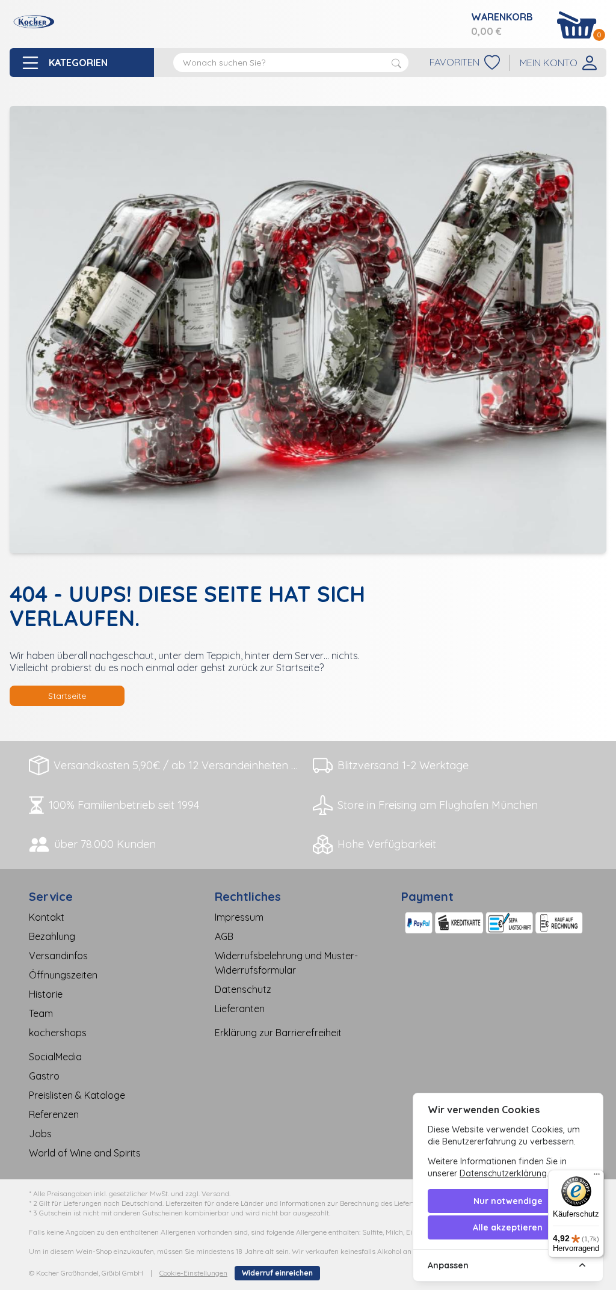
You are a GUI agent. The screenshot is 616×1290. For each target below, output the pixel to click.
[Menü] (597, 1177)
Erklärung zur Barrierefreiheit (278, 1033)
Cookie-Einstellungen (193, 1272)
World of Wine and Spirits (85, 1153)
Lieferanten (240, 1009)
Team (41, 1013)
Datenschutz (243, 989)
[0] (577, 24)
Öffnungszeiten (63, 975)
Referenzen (54, 1114)
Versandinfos (58, 956)
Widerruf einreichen (277, 1272)
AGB (224, 936)
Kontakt (46, 917)
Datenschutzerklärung (503, 1173)
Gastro (44, 1076)
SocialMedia (55, 1057)
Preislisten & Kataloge (77, 1095)
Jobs (40, 1134)
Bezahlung (52, 936)
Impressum (239, 917)
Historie (46, 994)
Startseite (67, 695)
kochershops (58, 1033)
